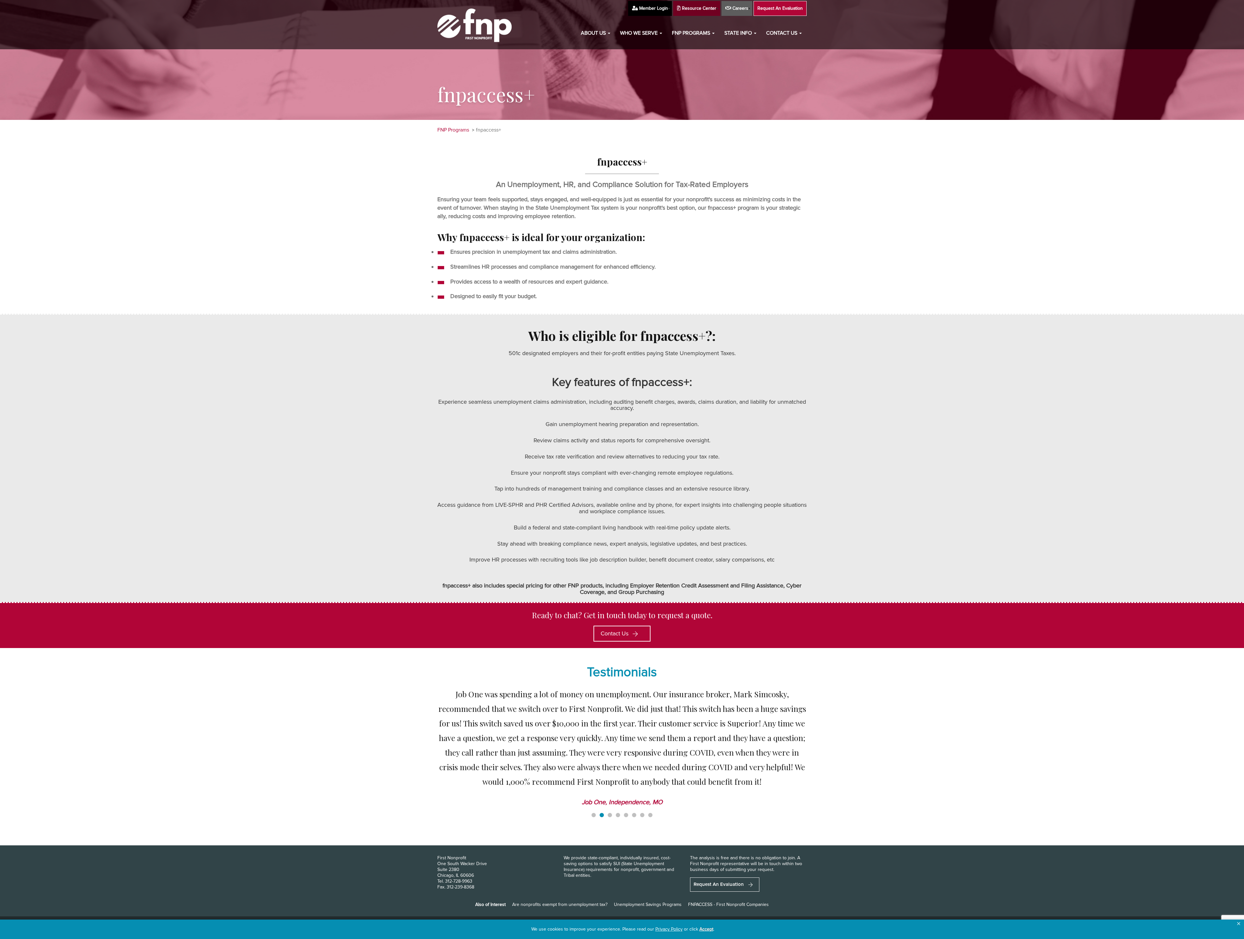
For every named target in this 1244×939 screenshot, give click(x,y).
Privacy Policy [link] (669, 929)
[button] (1239, 924)
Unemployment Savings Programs (648, 904)
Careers (739, 8)
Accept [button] (706, 929)
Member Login (653, 8)
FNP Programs (691, 33)
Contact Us (782, 33)
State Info (738, 33)
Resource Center (698, 8)
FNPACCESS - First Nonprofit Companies (728, 904)
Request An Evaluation (780, 8)
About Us (594, 33)
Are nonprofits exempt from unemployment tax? (559, 904)
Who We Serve (639, 33)
